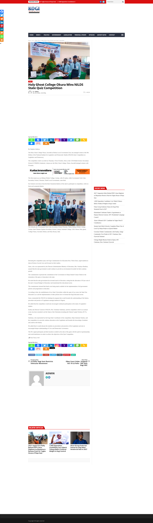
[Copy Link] (84, 139)
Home (31, 35)
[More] (46, 143)
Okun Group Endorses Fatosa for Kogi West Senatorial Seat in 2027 (78, 447)
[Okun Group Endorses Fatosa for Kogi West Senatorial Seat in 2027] (80, 438)
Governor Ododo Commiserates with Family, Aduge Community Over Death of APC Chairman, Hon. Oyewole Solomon (108, 234)
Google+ (47, 355)
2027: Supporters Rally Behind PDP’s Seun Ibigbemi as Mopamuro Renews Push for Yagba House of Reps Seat (37, 449)
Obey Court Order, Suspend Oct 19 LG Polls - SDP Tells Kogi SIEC (76, 362)
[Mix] (2, 33)
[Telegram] (71, 139)
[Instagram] (58, 139)
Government (56, 35)
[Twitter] (45, 139)
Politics (46, 35)
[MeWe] (2, 29)
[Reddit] (2, 18)
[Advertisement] (93, 18)
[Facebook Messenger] (31, 143)
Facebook (32, 355)
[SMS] (77, 139)
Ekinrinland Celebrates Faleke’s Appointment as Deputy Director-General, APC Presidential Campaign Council (109, 215)
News (38, 35)
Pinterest (67, 355)
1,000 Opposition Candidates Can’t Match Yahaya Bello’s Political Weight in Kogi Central (71, 1)
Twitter (40, 355)
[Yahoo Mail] (64, 139)
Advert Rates (101, 35)
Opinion (92, 35)
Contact (112, 35)
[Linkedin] (51, 139)
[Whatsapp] (31, 139)
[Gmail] (38, 143)
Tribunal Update (80, 35)
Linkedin (53, 355)
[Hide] (0, 43)
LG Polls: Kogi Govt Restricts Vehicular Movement (42, 361)
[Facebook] (38, 139)
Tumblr (60, 355)
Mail (74, 355)
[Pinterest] (2, 26)
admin (37, 91)
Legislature (68, 35)
